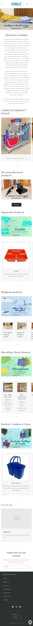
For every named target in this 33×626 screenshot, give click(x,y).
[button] (2, 4)
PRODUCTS (6, 582)
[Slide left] (13, 165)
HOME (5, 578)
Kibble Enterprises (14, 623)
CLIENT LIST (6, 596)
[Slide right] (20, 165)
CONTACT (5, 600)
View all (16, 204)
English (15, 617)
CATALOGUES (6, 589)
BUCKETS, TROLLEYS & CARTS (15, 158)
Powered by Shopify (21, 623)
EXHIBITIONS (6, 593)
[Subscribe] (28, 566)
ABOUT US (6, 585)
